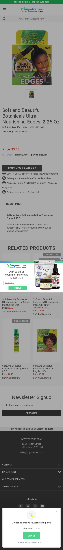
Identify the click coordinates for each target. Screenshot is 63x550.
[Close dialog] (61, 259)
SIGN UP (17, 288)
